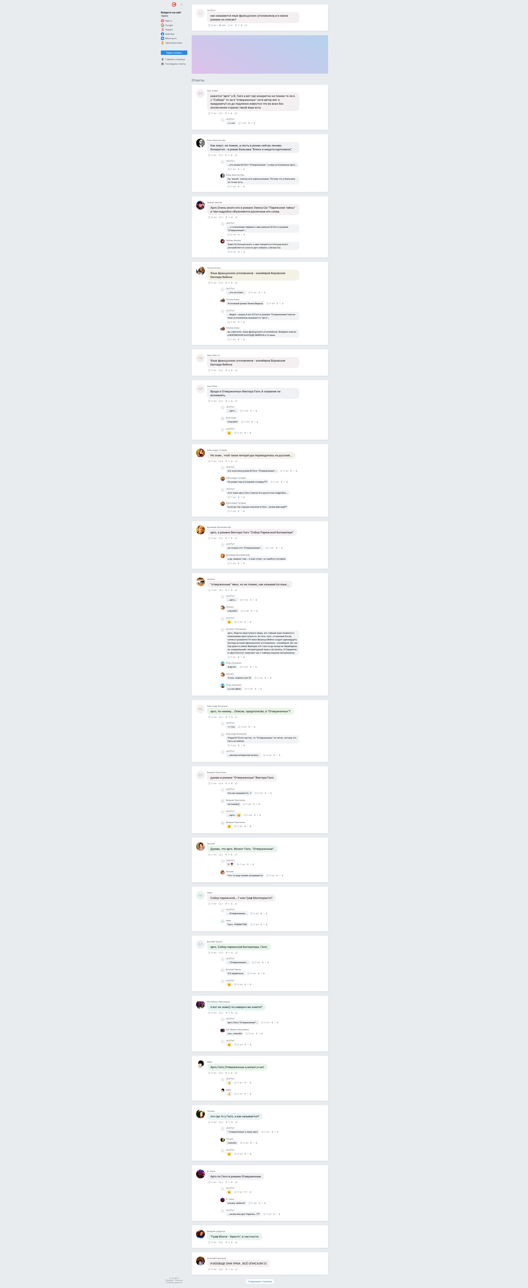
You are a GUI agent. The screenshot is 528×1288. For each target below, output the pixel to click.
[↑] (236, 25)
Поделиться (246, 25)
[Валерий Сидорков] (201, 1234)
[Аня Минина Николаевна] (201, 1004)
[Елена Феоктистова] (201, 143)
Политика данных (174, 1282)
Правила (169, 1280)
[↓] (241, 25)
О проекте (174, 1278)
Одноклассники (173, 42)
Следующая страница (260, 1281)
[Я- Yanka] (201, 1174)
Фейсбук (170, 34)
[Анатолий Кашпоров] (201, 1261)
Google (169, 25)
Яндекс (169, 29)
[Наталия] (201, 846)
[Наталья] (201, 582)
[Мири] (201, 1064)
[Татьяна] (201, 1113)
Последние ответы (175, 63)
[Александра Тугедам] (201, 452)
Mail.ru (168, 20)
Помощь (179, 1280)
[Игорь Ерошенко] (223, 664)
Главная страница (175, 59)
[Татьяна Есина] (201, 270)
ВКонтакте (171, 38)
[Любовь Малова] (201, 205)
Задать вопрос (174, 52)
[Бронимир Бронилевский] (201, 530)
